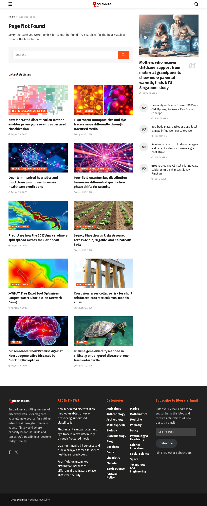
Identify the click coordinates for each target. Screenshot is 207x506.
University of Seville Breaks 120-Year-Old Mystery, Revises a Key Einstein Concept (174, 109)
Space (134, 459)
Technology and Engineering (28, 111)
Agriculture (114, 408)
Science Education (137, 446)
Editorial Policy (112, 475)
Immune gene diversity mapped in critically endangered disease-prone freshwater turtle (101, 355)
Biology (16, 342)
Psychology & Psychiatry (139, 437)
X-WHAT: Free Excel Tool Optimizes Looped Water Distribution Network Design (35, 297)
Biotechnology (116, 436)
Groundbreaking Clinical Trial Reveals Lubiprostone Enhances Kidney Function (174, 169)
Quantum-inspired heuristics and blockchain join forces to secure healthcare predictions (33, 182)
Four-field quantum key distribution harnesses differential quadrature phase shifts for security (100, 182)
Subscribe (166, 443)
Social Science (139, 454)
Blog (110, 441)
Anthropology (116, 414)
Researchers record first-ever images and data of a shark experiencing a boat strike (174, 148)
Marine (134, 408)
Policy (134, 430)
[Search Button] (196, 4)
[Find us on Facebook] (9, 452)
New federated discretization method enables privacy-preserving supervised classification (37, 124)
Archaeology (115, 419)
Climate (112, 463)
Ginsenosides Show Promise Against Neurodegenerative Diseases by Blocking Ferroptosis (35, 355)
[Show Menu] (10, 4)
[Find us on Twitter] (16, 452)
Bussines (113, 447)
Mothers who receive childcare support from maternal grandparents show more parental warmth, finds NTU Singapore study (160, 75)
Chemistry (113, 458)
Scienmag (22, 499)
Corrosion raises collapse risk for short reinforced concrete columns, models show (103, 297)
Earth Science (85, 111)
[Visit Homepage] (103, 4)
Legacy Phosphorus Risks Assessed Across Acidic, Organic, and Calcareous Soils (102, 240)
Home (11, 16)
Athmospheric (116, 425)
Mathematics (138, 414)
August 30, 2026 (18, 134)
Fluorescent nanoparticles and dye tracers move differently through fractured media (100, 124)
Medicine (136, 419)
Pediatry (136, 425)
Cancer (111, 452)
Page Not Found (26, 16)
